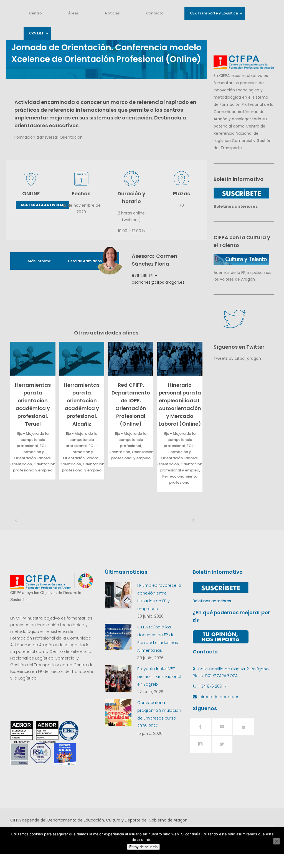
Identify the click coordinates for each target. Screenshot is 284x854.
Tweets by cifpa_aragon (237, 358)
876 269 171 (142, 275)
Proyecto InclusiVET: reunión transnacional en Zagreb (159, 676)
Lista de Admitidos (85, 261)
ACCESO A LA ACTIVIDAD (43, 205)
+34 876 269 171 (213, 686)
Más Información (43, 261)
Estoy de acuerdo (143, 847)
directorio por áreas (219, 697)
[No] (276, 841)
